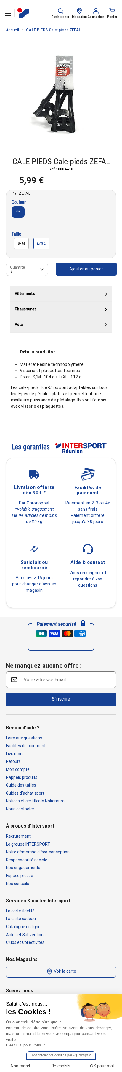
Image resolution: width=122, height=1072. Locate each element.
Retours (13, 761)
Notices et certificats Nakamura (35, 800)
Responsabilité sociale (26, 859)
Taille (16, 234)
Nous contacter (20, 808)
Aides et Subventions (26, 934)
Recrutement (18, 836)
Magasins (79, 16)
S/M (21, 243)
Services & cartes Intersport (38, 900)
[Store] (79, 10)
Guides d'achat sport (25, 793)
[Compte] (95, 10)
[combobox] (27, 269)
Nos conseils (17, 883)
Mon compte (18, 769)
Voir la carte (64, 971)
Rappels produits (21, 777)
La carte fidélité (20, 911)
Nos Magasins (22, 959)
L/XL (41, 243)
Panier (112, 16)
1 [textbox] (11, 271)
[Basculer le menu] (8, 13)
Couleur (19, 202)
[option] (61, 92)
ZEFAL (24, 193)
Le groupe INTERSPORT (28, 844)
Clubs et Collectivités (25, 942)
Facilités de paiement (26, 745)
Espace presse (19, 875)
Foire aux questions (24, 738)
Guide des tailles (21, 785)
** (18, 211)
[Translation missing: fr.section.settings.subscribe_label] (13, 679)
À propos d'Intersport (30, 826)
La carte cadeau (21, 918)
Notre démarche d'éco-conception (38, 851)
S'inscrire (61, 699)
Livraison (14, 753)
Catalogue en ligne (23, 926)
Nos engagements (23, 867)
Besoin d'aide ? (23, 727)
